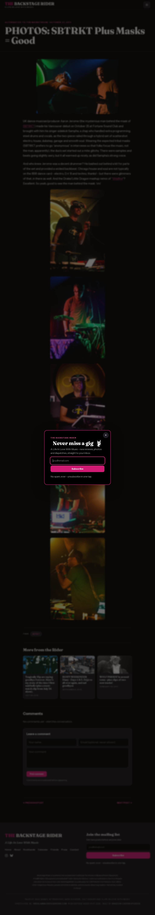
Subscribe (77, 468)
